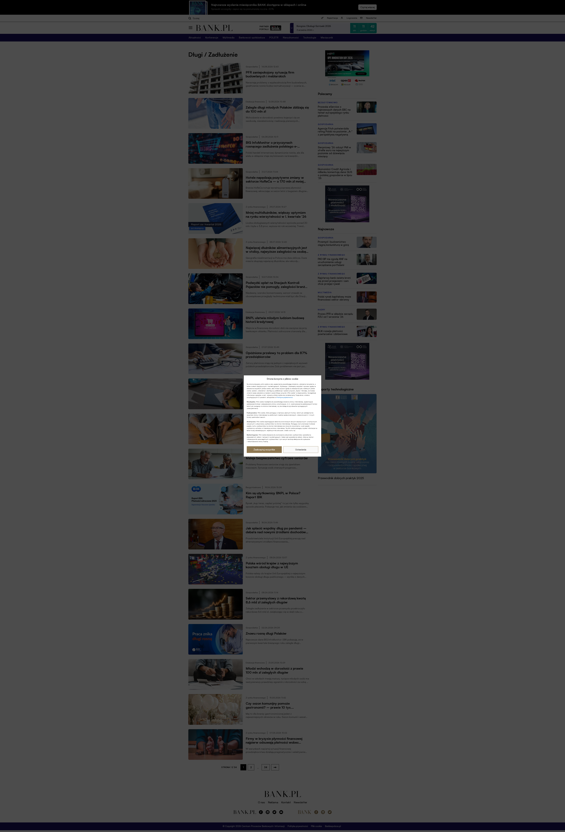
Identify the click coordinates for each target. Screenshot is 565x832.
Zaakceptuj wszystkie (264, 449)
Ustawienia (300, 449)
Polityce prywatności (285, 397)
